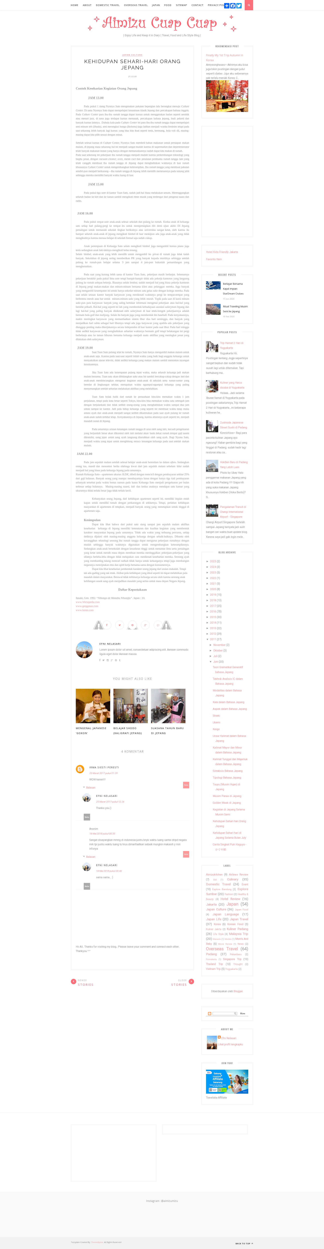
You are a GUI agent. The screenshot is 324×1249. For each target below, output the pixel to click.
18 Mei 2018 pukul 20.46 (109, 871)
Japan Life (213, 919)
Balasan (90, 787)
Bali (215, 879)
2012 (213, 633)
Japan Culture (132, 55)
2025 (213, 561)
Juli (215, 656)
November (219, 645)
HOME (74, 5)
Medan (228, 939)
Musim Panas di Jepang (227, 796)
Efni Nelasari (110, 643)
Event (245, 884)
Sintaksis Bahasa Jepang (227, 770)
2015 (213, 617)
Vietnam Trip (213, 969)
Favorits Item (214, 259)
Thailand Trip (214, 964)
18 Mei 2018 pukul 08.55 (102, 833)
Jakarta (211, 904)
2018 (213, 600)
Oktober (218, 650)
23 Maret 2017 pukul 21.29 (103, 773)
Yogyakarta (231, 969)
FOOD (168, 5)
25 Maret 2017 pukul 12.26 (110, 801)
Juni (215, 661)
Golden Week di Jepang (227, 802)
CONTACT (198, 5)
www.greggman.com (87, 606)
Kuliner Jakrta (213, 929)
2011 (213, 639)
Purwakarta (211, 959)
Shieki (216, 715)
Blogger (238, 991)
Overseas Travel (222, 948)
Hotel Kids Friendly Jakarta (222, 252)
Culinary (232, 879)
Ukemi (216, 722)
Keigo (216, 729)
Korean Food (235, 924)
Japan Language (225, 914)
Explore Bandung (222, 889)
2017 (213, 606)
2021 (213, 583)
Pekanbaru (236, 954)
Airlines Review (238, 874)
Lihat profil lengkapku (230, 1044)
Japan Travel (239, 919)
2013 (213, 628)
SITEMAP (181, 5)
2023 (213, 572)
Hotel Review (230, 899)
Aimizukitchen (214, 874)
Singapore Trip (232, 959)
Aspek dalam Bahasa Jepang (230, 709)
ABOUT (87, 5)
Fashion (229, 894)
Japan (232, 904)
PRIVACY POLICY (218, 5)
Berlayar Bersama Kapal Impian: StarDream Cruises (233, 288)
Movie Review (225, 944)
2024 (213, 567)
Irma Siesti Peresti (104, 767)
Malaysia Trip (238, 934)
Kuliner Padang (237, 929)
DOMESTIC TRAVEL (108, 5)
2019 (213, 594)
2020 (213, 589)
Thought (237, 964)
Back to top (243, 1243)
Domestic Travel (218, 884)
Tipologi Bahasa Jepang (227, 777)
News (241, 944)
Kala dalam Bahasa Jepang (228, 702)
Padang (211, 954)
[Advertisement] (227, 181)
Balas (186, 785)
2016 (213, 611)
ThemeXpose (97, 1242)
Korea (217, 924)
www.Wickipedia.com (88, 602)
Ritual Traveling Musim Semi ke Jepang (235, 309)
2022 (213, 578)
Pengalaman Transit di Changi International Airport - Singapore (233, 511)
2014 (213, 622)
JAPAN (156, 5)
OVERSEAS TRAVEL (136, 5)
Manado (217, 939)
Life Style (218, 934)
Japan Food (241, 909)
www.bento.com (84, 610)
